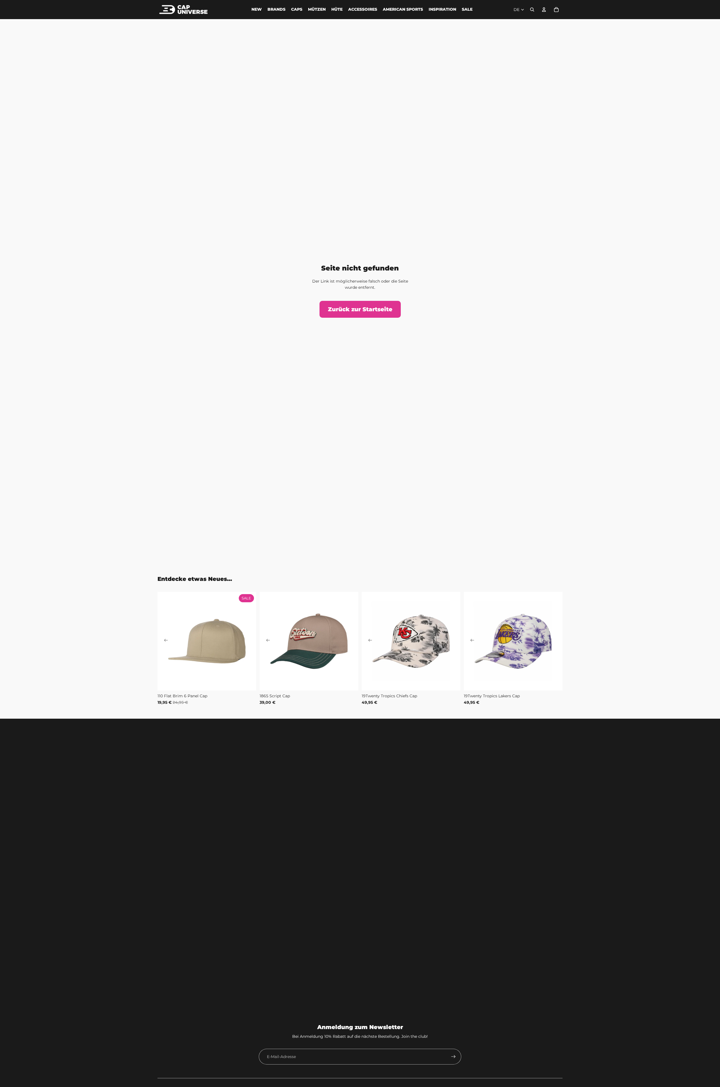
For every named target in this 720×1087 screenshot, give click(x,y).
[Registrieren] (453, 1056)
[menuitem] (256, 9)
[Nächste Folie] (247, 641)
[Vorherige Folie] (166, 641)
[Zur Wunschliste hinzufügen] (165, 599)
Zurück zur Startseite (360, 309)
